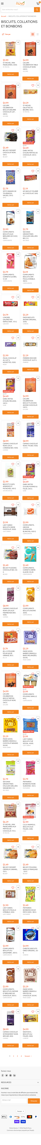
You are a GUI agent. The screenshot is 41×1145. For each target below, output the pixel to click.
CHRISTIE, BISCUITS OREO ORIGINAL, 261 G (30, 951)
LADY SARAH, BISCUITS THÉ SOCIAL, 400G (28, 741)
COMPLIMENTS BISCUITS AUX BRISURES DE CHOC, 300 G (10, 235)
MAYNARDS (26, 788)
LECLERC (25, 71)
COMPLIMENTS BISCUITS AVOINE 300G (29, 610)
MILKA (5, 364)
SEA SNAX (26, 240)
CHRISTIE (25, 324)
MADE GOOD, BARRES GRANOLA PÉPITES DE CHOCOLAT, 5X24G (30, 992)
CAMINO (5, 450)
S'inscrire (34, 1101)
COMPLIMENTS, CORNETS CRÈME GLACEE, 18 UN (29, 570)
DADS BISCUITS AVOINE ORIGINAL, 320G (30, 319)
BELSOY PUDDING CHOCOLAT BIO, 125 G (10, 570)
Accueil (3, 16)
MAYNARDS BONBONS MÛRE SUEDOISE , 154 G (29, 784)
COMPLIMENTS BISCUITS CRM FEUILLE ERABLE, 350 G (29, 278)
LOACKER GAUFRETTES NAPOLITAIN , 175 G (10, 319)
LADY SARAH (7, 531)
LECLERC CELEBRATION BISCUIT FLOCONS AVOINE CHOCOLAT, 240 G (30, 403)
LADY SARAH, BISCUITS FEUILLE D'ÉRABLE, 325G (9, 910)
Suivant (27, 1056)
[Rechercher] (37, 9)
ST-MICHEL (6, 67)
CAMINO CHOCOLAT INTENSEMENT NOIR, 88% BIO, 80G (10, 1034)
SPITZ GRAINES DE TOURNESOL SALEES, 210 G (9, 193)
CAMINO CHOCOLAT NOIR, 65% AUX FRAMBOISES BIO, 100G (10, 611)
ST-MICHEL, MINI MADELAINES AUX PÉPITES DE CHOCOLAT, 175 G (9, 828)
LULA (24, 831)
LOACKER (6, 324)
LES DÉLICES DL (7, 490)
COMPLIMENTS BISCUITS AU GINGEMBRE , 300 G (10, 951)
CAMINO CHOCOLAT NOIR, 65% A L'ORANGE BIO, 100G (10, 446)
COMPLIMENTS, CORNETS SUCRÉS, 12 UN (10, 277)
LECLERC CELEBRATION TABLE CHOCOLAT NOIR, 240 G (30, 66)
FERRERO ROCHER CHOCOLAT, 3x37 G (30, 359)
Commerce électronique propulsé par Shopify (20, 1130)
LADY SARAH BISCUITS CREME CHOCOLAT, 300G (9, 527)
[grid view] (32, 34)
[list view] (37, 34)
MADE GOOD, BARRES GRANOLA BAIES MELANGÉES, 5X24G (30, 654)
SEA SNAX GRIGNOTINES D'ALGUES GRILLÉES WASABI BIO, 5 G (10, 785)
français (19, 1111)
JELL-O (5, 657)
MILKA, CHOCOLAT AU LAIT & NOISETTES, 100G (9, 360)
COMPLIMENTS (7, 240)
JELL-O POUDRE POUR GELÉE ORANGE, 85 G (9, 653)
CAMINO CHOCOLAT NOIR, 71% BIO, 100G (30, 445)
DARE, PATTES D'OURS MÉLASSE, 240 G (9, 401)
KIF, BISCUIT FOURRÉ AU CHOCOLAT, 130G (30, 192)
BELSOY (5, 157)
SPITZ (4, 197)
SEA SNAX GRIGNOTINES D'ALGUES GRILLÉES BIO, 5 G (30, 235)
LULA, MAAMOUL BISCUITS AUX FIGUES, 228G (29, 827)
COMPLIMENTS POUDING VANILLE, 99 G (30, 696)
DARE (24, 157)
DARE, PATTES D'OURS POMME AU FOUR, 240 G (30, 486)
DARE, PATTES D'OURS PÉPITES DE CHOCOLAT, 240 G (30, 153)
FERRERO (25, 362)
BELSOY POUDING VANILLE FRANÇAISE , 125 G (30, 869)
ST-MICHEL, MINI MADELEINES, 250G (10, 64)
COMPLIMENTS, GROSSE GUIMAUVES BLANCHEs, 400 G (29, 528)
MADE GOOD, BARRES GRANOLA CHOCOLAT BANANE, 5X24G (10, 742)
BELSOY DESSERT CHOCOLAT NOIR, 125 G (9, 152)
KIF (24, 195)
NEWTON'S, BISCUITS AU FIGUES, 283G (28, 1034)
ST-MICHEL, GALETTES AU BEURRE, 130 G (28, 108)
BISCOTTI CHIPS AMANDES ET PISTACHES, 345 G (9, 486)
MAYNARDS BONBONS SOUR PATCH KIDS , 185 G (29, 910)
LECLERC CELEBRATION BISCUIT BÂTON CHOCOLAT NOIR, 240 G (9, 698)
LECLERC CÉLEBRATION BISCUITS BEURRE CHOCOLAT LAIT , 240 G (9, 110)
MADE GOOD (27, 660)
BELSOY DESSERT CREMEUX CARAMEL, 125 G (10, 869)
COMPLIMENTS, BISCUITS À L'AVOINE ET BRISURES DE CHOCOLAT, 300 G (10, 992)
